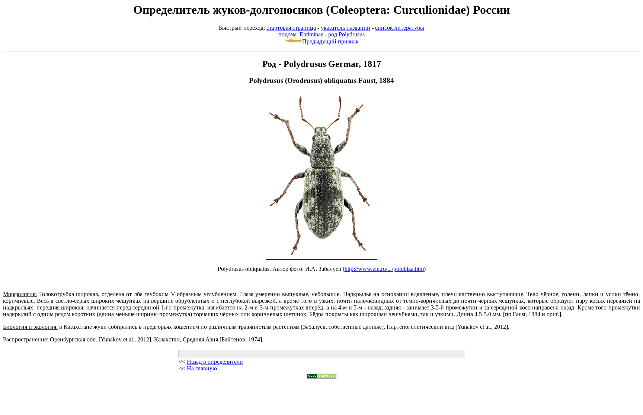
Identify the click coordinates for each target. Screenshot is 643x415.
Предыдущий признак (330, 41)
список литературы (399, 28)
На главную (202, 368)
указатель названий (345, 28)
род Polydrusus (346, 34)
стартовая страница (291, 28)
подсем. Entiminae (300, 34)
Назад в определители (215, 362)
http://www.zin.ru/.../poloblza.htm (384, 269)
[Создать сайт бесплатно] (321, 376)
